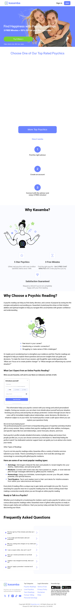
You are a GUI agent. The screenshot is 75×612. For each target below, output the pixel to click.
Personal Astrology (30, 598)
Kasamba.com (35, 604)
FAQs (39, 595)
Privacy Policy (42, 589)
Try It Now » (18, 39)
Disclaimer (41, 592)
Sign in (59, 3)
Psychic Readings (30, 587)
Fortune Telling (29, 595)
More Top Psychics (37, 129)
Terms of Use (42, 587)
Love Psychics (29, 589)
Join (67, 3)
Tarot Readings (29, 592)
